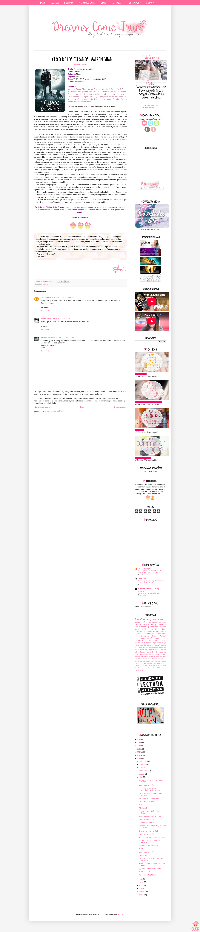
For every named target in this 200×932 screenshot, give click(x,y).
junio (141, 879)
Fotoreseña (151, 665)
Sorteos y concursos (157, 624)
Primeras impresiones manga (156, 643)
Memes (158, 665)
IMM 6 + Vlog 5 (144, 849)
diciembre (143, 761)
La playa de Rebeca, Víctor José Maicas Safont (151, 859)
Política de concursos (150, 106)
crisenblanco (46, 297)
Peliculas (141, 627)
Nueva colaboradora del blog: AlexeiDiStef (150, 841)
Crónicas (137, 665)
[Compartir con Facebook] (65, 281)
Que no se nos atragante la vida (148, 593)
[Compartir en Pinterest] (68, 281)
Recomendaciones (150, 663)
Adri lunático (45, 337)
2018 (139, 739)
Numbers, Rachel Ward (147, 823)
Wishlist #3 (143, 855)
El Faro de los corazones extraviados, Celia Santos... (150, 789)
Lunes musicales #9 (146, 819)
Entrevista (144, 665)
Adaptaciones (153, 647)
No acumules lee (141, 649)
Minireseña (162, 647)
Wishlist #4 (143, 808)
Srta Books (142, 579)
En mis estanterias (159, 652)
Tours (164, 668)
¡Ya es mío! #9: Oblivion (147, 875)
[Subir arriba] (195, 925)
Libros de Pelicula (153, 645)
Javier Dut (143, 645)
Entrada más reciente (42, 407)
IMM (155, 619)
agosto (141, 774)
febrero (142, 892)
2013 (139, 755)
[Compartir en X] (63, 281)
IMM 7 (141, 805)
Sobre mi (150, 3)
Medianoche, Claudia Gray (149, 798)
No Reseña (139, 668)
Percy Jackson (159, 636)
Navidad (163, 665)
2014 (139, 752)
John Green (149, 641)
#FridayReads (151, 634)
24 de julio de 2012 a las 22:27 (62, 337)
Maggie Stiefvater (152, 631)
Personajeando (140, 638)
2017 (139, 743)
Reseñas (54, 3)
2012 (139, 758)
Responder (45, 311)
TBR (159, 634)
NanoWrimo (143, 654)
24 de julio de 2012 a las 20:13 (58, 318)
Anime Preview (154, 654)
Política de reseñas (150, 108)
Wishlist (141, 641)
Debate (143, 643)
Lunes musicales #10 (147, 785)
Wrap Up (148, 627)
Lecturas (68, 3)
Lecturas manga (160, 661)
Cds (136, 627)
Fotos (137, 654)
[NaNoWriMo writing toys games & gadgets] (150, 374)
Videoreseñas (139, 670)
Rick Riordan (143, 647)
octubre (142, 768)
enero (141, 895)
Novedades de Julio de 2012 (149, 846)
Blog (149, 619)
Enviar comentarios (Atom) (54, 411)
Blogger (120, 914)
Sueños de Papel (144, 569)
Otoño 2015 (139, 663)
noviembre (143, 764)
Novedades (139, 629)
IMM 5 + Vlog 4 (144, 872)
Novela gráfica (150, 668)
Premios (163, 654)
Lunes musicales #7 (146, 852)
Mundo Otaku (134, 3)
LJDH (137, 631)
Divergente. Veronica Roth (148, 831)
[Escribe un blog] (60, 281)
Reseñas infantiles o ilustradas (145, 656)
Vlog (143, 634)
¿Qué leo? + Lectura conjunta (150, 869)
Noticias (147, 622)
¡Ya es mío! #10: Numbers (148, 802)
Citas (156, 629)
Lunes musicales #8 (146, 834)
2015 (139, 749)
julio (141, 777)
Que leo (142, 631)
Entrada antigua (120, 407)
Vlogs (103, 3)
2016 (139, 746)
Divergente (145, 636)
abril (141, 885)
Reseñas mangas (154, 638)
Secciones (116, 3)
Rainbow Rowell (153, 649)
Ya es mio (148, 629)
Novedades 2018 (87, 3)
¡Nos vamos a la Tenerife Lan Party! (152, 837)
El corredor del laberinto (147, 659)
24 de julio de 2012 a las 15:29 (62, 297)
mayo (141, 882)
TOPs (159, 668)
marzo (141, 888)
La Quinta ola (148, 661)
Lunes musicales (159, 622)
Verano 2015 (161, 663)
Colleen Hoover (145, 652)
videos (137, 645)
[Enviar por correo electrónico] (58, 281)
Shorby (43, 318)
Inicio (42, 3)
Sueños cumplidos (159, 627)
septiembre (143, 771)
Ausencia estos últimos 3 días (150, 816)
